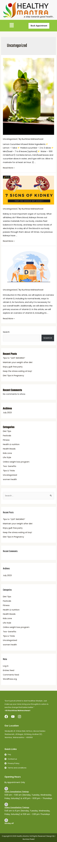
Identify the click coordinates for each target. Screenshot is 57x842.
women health (10, 479)
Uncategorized (10, 139)
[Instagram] (19, 716)
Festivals (7, 435)
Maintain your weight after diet (17, 362)
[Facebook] (6, 716)
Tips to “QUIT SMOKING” (14, 358)
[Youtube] (13, 716)
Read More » (9, 167)
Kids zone (7, 453)
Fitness (6, 440)
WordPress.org (10, 679)
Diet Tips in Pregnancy (13, 375)
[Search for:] (28, 495)
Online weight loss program (16, 461)
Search (6, 332)
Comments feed (11, 674)
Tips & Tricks (9, 470)
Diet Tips (7, 431)
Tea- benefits (9, 466)
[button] (12, 25)
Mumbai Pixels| (28, 839)
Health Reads (9, 448)
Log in (5, 666)
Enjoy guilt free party (13, 366)
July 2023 (7, 412)
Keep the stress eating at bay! (17, 371)
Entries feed (8, 670)
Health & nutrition (11, 444)
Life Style (7, 457)
